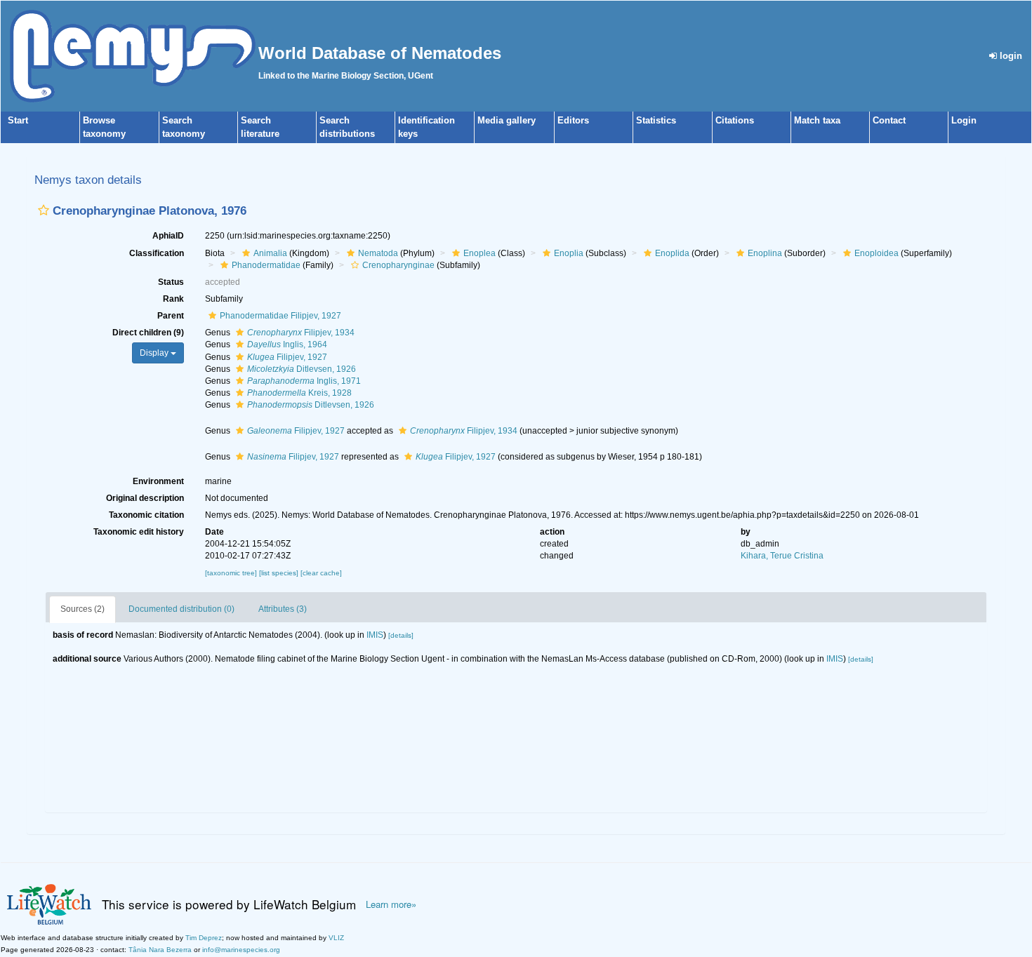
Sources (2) (82, 609)
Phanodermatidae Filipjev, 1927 (280, 316)
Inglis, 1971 (304, 381)
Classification (156, 253)
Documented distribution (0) (181, 609)
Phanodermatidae (266, 265)
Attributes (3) (282, 609)
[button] (43, 210)
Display (155, 353)
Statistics (656, 120)
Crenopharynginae (398, 265)
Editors (573, 120)
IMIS (374, 635)
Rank (173, 299)
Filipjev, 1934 (301, 332)
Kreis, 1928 (299, 393)
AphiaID (168, 236)
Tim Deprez (203, 938)
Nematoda (378, 253)
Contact (889, 120)
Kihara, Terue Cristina (782, 556)
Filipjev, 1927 (287, 357)
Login (964, 120)
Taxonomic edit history (138, 532)
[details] (401, 635)
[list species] (279, 573)
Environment (158, 481)
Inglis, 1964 (287, 344)
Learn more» (391, 904)
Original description (145, 498)
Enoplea (479, 253)
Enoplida (672, 253)
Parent (170, 316)
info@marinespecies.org (241, 949)
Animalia (270, 253)
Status (171, 282)
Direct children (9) (148, 332)
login (1009, 56)
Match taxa (817, 120)
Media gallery (506, 120)
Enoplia (568, 253)
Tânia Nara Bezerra (160, 949)
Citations (734, 120)
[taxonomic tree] (232, 573)
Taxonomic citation (146, 515)
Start (18, 120)
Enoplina (765, 253)
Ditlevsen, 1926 (301, 369)
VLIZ (336, 938)
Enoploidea (876, 253)
